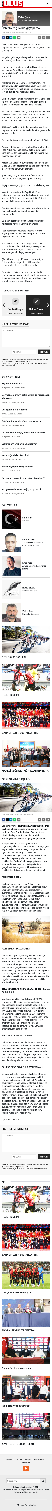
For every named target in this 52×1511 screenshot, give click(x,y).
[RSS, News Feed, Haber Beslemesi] (26, 1468)
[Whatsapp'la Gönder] (14, 37)
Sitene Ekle (26, 1462)
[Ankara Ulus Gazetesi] (12, 3)
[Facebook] (3, 37)
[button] (39, 37)
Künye (19, 1459)
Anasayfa (10, 1459)
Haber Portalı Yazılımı (28, 1505)
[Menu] (47, 3)
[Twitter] (7, 37)
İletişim (28, 1459)
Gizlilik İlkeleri (39, 1459)
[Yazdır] (18, 37)
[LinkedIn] (10, 37)
